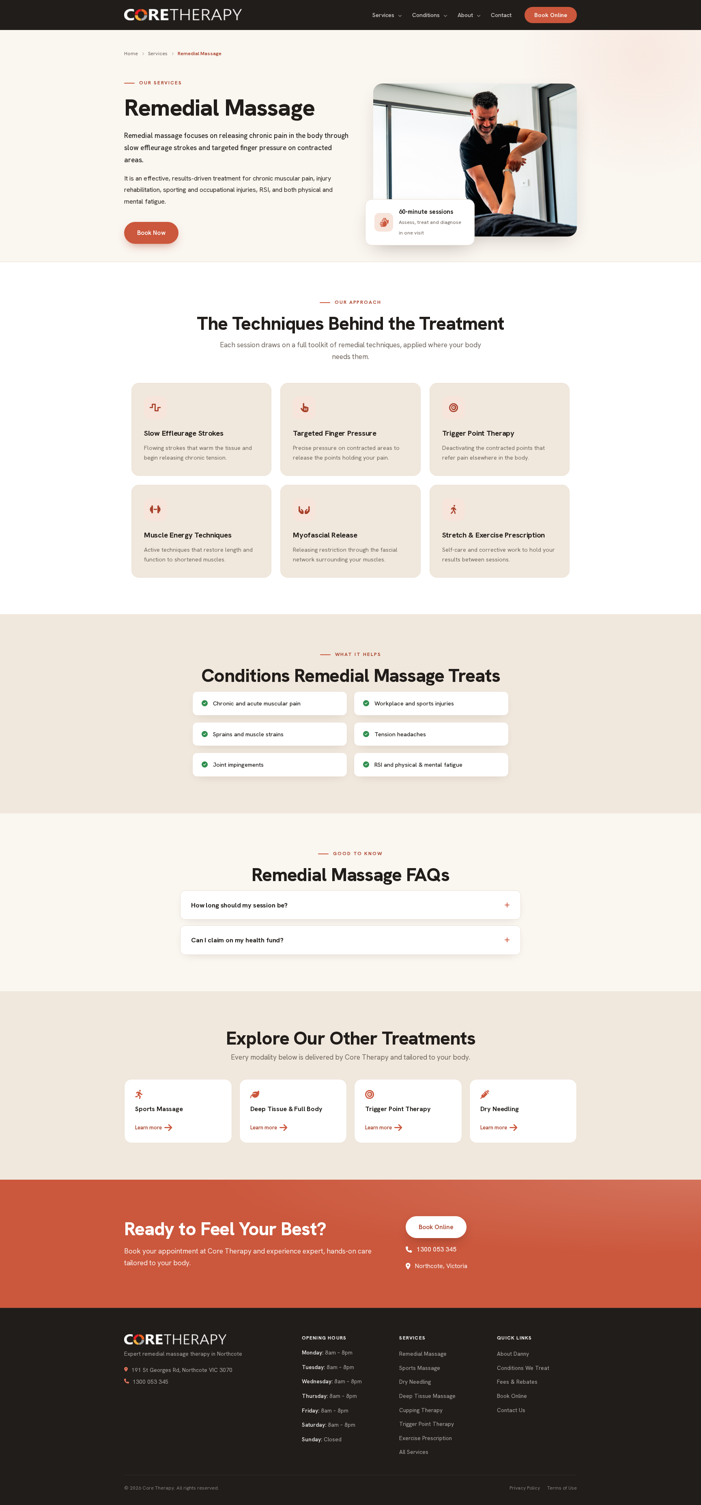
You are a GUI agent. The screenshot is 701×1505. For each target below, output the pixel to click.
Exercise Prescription (425, 1438)
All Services (413, 1452)
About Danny (513, 1353)
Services (384, 15)
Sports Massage (419, 1368)
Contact (501, 15)
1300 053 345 (436, 1249)
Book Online (550, 15)
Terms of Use (562, 1488)
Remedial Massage (423, 1353)
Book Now (151, 233)
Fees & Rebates (517, 1381)
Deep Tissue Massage (427, 1396)
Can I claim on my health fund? (237, 939)
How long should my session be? (239, 905)
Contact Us (511, 1410)
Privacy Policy (525, 1488)
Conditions (426, 15)
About (466, 15)
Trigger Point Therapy (426, 1424)
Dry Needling (415, 1381)
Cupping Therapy (421, 1410)
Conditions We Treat (523, 1368)
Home (131, 53)
